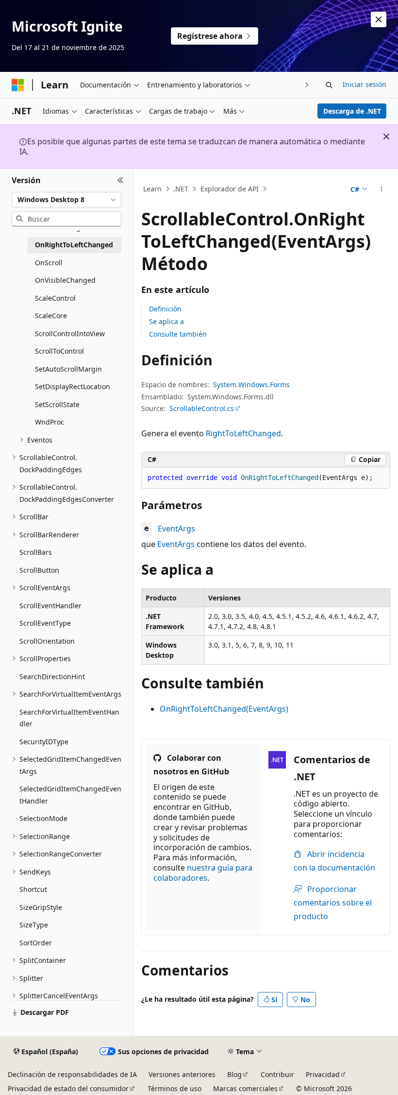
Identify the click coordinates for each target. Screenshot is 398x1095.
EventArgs (176, 528)
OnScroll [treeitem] (49, 262)
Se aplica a (166, 321)
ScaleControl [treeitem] (55, 298)
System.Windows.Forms (251, 384)
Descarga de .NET (352, 111)
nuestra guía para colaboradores (202, 872)
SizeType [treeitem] (33, 924)
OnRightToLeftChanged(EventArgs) (224, 708)
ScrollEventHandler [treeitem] (50, 605)
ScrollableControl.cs (201, 408)
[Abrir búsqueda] (329, 85)
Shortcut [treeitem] (33, 889)
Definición (165, 308)
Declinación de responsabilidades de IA (72, 1074)
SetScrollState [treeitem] (57, 404)
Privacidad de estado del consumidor (68, 1088)
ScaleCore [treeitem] (51, 315)
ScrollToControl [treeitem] (59, 351)
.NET (180, 188)
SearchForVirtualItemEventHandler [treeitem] (69, 718)
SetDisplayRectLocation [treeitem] (72, 386)
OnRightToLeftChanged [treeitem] (74, 244)
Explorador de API (229, 188)
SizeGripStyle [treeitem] (40, 907)
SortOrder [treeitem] (35, 942)
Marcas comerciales (245, 1088)
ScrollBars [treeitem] (35, 552)
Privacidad (323, 1074)
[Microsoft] (18, 85)
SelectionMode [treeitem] (43, 818)
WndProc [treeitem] (49, 422)
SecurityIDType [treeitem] (43, 741)
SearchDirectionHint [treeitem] (52, 676)
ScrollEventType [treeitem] (45, 623)
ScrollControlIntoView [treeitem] (70, 333)
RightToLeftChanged (243, 433)
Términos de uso (174, 1088)
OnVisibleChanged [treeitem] (65, 280)
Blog (234, 1074)
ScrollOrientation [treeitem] (47, 641)
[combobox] (66, 199)
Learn (152, 188)
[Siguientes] (306, 85)
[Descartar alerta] (378, 19)
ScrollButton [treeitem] (39, 570)
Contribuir (277, 1074)
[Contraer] (120, 180)
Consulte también (178, 334)
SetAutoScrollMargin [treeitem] (68, 369)
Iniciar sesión (364, 84)
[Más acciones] (381, 189)
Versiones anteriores (182, 1074)
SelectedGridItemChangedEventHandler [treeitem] (70, 794)
